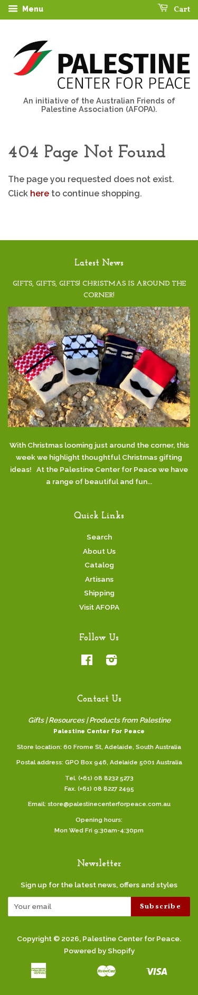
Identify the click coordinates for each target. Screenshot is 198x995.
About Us (99, 551)
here (39, 193)
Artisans (99, 579)
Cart (181, 10)
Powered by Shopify (99, 950)
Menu (32, 9)
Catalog (99, 565)
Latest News (99, 263)
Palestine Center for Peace (131, 938)
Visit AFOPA (99, 607)
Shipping (99, 593)
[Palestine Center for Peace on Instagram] (111, 662)
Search (99, 537)
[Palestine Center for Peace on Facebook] (87, 662)
